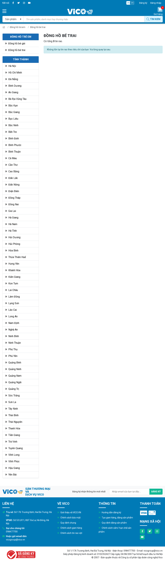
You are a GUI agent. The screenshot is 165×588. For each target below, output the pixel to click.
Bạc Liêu (13, 118)
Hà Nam (12, 224)
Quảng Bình (14, 362)
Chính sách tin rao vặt (71, 533)
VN (128, 3)
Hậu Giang (14, 468)
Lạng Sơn (13, 303)
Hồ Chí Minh (15, 72)
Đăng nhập (155, 3)
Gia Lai (12, 211)
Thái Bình (13, 415)
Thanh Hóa (14, 428)
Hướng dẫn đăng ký (111, 512)
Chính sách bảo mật (70, 517)
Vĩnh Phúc (13, 461)
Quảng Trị (13, 388)
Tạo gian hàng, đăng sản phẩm (117, 517)
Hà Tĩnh (12, 230)
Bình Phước (14, 145)
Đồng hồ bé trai (37, 27)
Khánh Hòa (14, 270)
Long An (13, 316)
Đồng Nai (13, 204)
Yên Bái (12, 474)
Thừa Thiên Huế (17, 257)
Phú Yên (12, 355)
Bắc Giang (14, 112)
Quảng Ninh (14, 369)
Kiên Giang (14, 276)
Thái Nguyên (15, 421)
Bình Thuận (14, 151)
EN (132, 3)
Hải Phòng (14, 243)
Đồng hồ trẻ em (17, 27)
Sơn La (12, 402)
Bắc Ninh (13, 125)
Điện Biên (13, 191)
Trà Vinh (12, 441)
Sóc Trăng (14, 395)
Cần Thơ (13, 164)
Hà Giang (13, 217)
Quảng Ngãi (14, 382)
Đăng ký (143, 3)
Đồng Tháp (14, 197)
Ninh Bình (13, 336)
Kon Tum (13, 283)
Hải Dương (14, 237)
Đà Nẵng (13, 79)
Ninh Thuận (14, 342)
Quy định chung (68, 522)
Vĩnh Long (13, 454)
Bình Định (13, 138)
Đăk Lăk (13, 178)
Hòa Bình (13, 250)
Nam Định (13, 323)
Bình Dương (14, 85)
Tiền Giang (14, 435)
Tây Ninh (13, 408)
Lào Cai (12, 309)
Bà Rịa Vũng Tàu (17, 98)
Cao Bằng (13, 171)
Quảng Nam (14, 375)
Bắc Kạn (13, 105)
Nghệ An (13, 329)
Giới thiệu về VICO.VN (70, 512)
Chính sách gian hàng (71, 528)
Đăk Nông (13, 184)
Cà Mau (12, 158)
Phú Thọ (13, 349)
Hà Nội (12, 66)
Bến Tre (12, 131)
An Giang (13, 92)
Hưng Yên (13, 263)
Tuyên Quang (15, 448)
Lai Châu (13, 290)
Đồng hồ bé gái (16, 43)
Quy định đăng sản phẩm (114, 522)
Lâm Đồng (14, 296)
